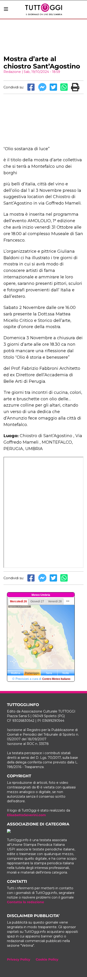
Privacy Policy (18, 959)
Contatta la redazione (25, 902)
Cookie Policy (47, 959)
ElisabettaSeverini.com (26, 815)
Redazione (12, 72)
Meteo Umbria (41, 595)
